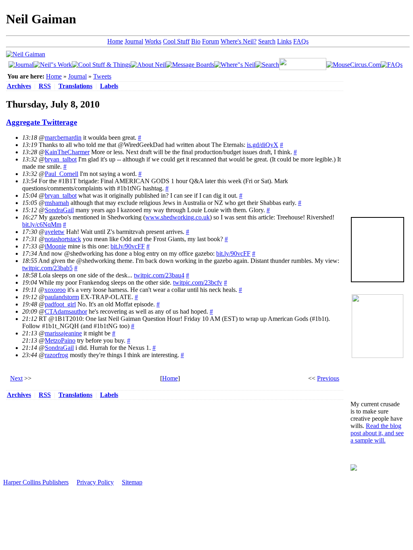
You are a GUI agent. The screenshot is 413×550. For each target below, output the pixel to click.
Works (153, 41)
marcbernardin (63, 137)
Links (284, 41)
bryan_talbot (61, 159)
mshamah (57, 202)
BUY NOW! (377, 269)
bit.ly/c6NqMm (41, 224)
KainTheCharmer (67, 152)
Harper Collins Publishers (36, 482)
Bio (195, 41)
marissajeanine (63, 333)
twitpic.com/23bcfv (197, 282)
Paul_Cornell (61, 173)
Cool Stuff (176, 41)
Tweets (102, 76)
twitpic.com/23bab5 (47, 268)
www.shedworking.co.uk (177, 217)
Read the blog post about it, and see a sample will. (377, 433)
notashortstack (63, 239)
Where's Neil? (239, 41)
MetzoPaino (60, 340)
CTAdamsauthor (66, 311)
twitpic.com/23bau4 (159, 275)
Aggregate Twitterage (41, 122)
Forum (210, 41)
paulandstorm (62, 297)
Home (115, 41)
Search (266, 41)
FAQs (301, 41)
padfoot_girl (60, 304)
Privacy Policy (95, 482)
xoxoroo (55, 289)
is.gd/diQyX (262, 144)
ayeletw (55, 231)
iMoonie (55, 246)
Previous (328, 378)
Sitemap (132, 482)
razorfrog (56, 355)
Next (16, 378)
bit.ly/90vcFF (128, 246)
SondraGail (59, 210)
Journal (134, 41)
